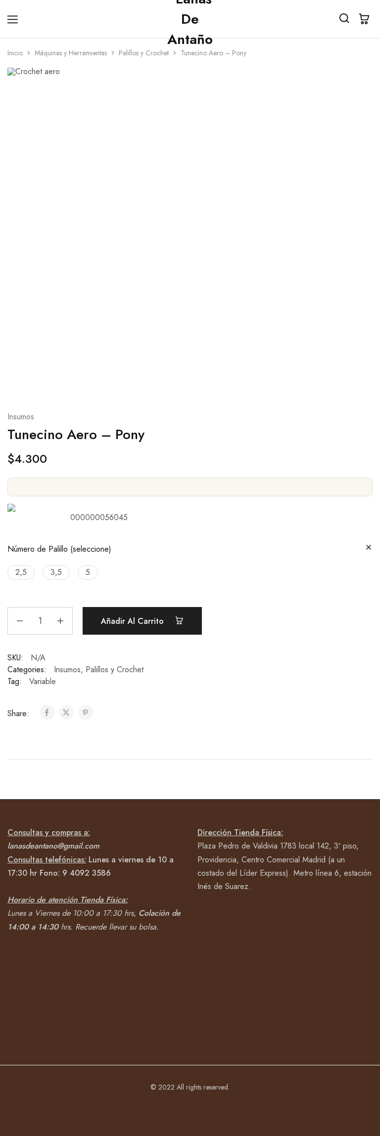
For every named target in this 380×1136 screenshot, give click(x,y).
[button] (21, 572)
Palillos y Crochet (144, 53)
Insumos (20, 416)
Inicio (15, 53)
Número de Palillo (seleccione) (59, 549)
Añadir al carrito (133, 621)
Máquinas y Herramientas (71, 53)
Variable (42, 681)
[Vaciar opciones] (369, 548)
